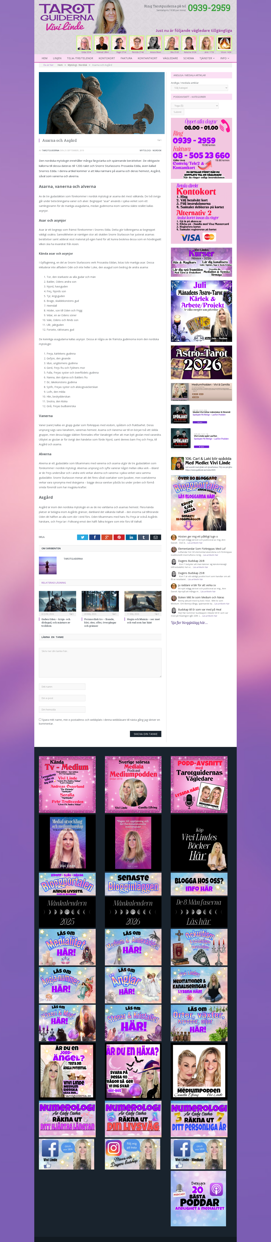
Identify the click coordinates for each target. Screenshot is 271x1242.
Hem (44, 58)
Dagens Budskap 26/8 (191, 561)
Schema (188, 58)
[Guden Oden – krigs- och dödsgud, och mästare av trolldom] (57, 603)
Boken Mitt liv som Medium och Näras (201, 597)
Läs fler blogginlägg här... (189, 622)
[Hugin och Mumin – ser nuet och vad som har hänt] (143, 603)
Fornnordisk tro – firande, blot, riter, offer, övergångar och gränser (100, 622)
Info (223, 58)
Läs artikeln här (195, 542)
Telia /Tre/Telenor (80, 58)
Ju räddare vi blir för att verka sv (197, 585)
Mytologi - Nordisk (150, 150)
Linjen (57, 58)
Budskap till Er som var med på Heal (199, 609)
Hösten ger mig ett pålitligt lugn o (198, 536)
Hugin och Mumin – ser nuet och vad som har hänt (143, 620)
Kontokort (107, 58)
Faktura (126, 58)
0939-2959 (209, 7)
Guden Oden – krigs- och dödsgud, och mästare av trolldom (55, 622)
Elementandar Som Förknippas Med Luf (201, 548)
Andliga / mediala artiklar (185, 82)
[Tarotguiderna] (83, 16)
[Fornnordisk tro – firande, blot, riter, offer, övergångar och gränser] (100, 603)
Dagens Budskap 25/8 (191, 573)
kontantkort (147, 58)
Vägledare (170, 58)
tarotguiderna (50, 150)
